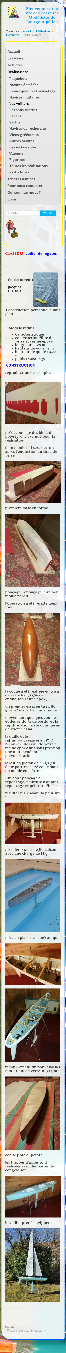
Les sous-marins (23, 110)
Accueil (14, 52)
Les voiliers (19, 104)
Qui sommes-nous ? (24, 193)
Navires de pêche (24, 85)
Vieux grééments (24, 135)
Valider (48, 213)
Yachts (15, 122)
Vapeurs (16, 153)
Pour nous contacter (25, 186)
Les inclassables (22, 147)
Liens (12, 199)
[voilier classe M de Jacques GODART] (45, 289)
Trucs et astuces (21, 179)
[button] (57, 65)
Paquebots (18, 79)
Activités (15, 65)
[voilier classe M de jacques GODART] (33, 402)
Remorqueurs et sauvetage (32, 91)
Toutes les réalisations (28, 166)
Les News (15, 58)
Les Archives (18, 172)
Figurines (17, 160)
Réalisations (18, 72)
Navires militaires (24, 97)
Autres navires (21, 141)
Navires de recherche (27, 129)
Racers (15, 116)
